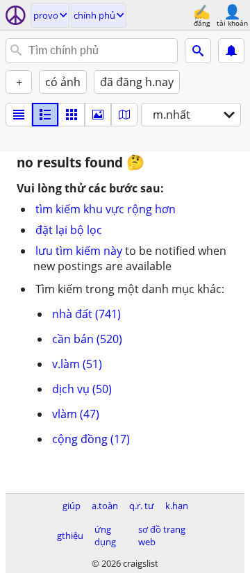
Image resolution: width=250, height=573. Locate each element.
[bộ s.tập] (98, 114)
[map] (124, 114)
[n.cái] (45, 114)
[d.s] (19, 114)
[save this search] (231, 50)
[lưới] (71, 114)
